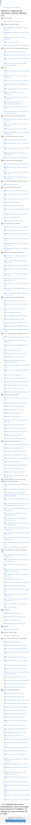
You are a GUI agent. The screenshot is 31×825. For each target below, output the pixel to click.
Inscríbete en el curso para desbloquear (15, 821)
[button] (1, 1)
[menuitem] (1, 3)
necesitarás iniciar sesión (20, 819)
